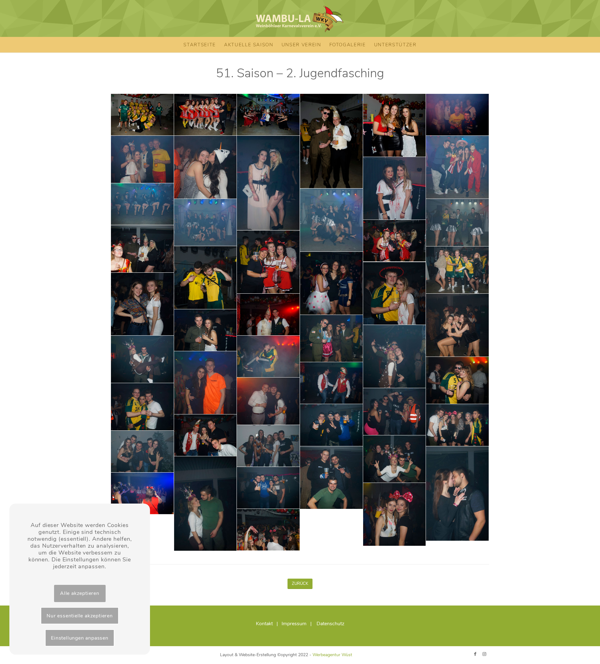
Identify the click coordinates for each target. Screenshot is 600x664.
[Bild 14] (205, 222)
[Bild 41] (142, 452)
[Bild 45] (205, 503)
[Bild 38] (457, 425)
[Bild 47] (142, 493)
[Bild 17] (142, 249)
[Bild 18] (268, 262)
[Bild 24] (268, 315)
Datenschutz (330, 623)
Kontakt (264, 623)
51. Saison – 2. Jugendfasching (300, 73)
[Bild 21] (331, 283)
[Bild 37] (331, 425)
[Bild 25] (457, 325)
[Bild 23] (142, 304)
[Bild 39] (205, 435)
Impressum (294, 623)
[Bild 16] (394, 241)
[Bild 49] (268, 530)
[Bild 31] (205, 382)
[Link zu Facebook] (475, 654)
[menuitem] (199, 45)
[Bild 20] (457, 270)
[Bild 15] (457, 222)
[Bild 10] (457, 167)
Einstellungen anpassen (79, 638)
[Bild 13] (331, 220)
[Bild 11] (394, 188)
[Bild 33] (331, 383)
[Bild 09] (268, 183)
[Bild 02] (205, 115)
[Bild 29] (142, 359)
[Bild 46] (268, 488)
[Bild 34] (268, 401)
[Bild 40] (268, 446)
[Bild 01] (142, 115)
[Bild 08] (205, 167)
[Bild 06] (457, 115)
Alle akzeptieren (79, 593)
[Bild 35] (142, 407)
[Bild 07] (142, 159)
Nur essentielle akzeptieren (80, 615)
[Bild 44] (457, 493)
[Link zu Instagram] (484, 654)
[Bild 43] (331, 477)
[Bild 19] (205, 277)
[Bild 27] (331, 338)
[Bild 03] (268, 115)
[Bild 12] (142, 204)
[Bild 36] (394, 412)
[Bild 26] (205, 330)
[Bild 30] (268, 357)
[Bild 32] (457, 380)
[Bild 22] (394, 293)
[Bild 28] (394, 356)
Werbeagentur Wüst (332, 655)
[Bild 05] (394, 125)
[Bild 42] (394, 459)
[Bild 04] (331, 141)
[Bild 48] (394, 514)
